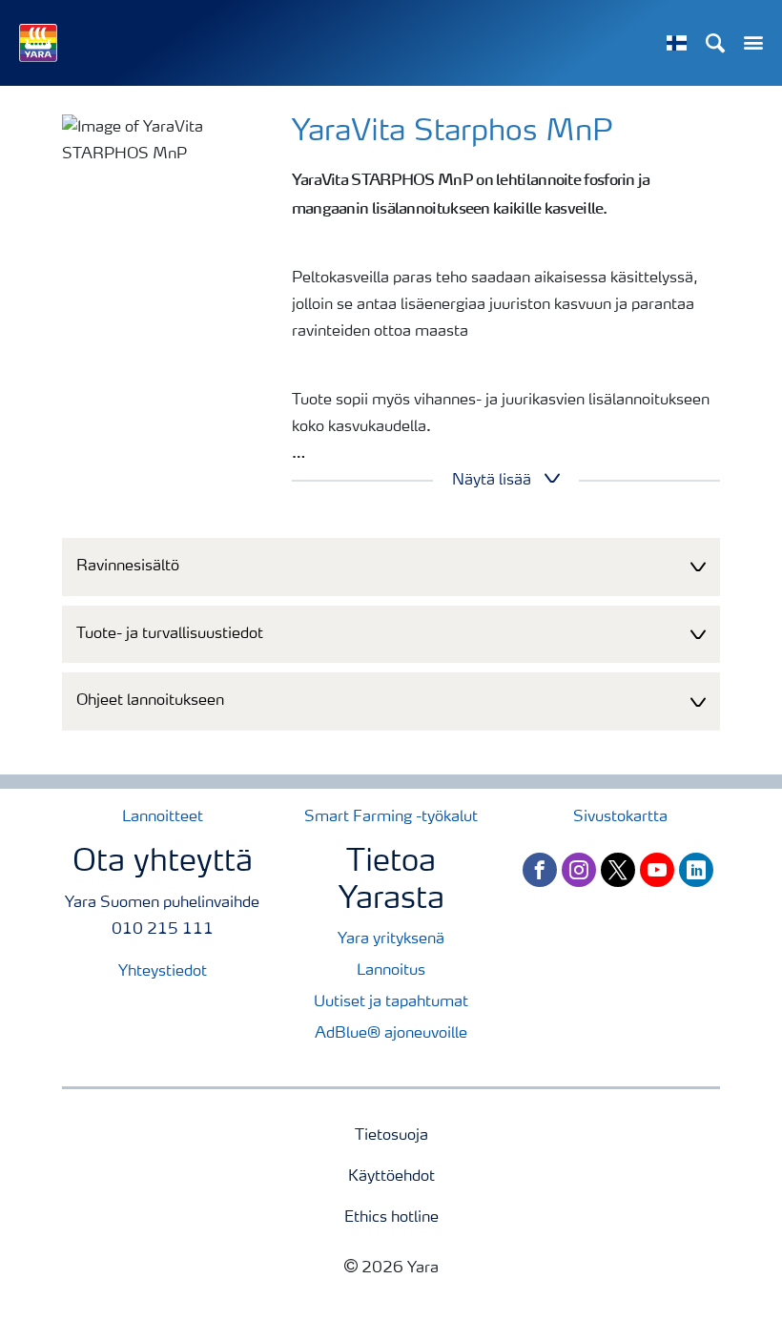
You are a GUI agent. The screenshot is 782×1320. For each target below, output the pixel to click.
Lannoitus (391, 971)
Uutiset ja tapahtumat (391, 1002)
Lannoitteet (162, 817)
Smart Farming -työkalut (391, 817)
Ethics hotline (391, 1218)
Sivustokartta (620, 817)
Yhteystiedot (162, 972)
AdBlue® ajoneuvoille (391, 1034)
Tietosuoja (391, 1136)
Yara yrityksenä (391, 939)
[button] (391, 567)
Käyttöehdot (391, 1177)
